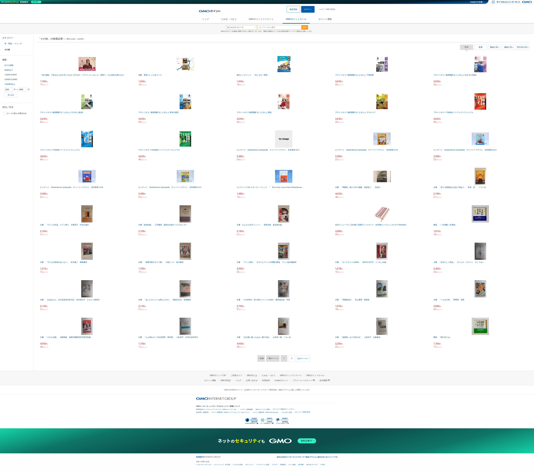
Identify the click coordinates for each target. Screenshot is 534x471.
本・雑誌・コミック (13, 43)
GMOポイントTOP (218, 375)
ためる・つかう (229, 19)
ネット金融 (291, 464)
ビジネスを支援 (238, 464)
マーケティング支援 (262, 464)
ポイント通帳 (325, 19)
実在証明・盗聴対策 (202, 412)
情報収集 (283, 464)
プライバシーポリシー (302, 380)
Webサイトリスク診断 (263, 409)
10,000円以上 (9, 84)
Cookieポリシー (281, 380)
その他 (322, 464)
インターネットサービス (203, 464)
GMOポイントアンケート (261, 19)
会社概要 (323, 380)
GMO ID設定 (330, 9)
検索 (304, 27)
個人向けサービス (312, 464)
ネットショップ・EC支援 (222, 464)
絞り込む (11, 95)
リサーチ (274, 464)
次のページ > (303, 358)
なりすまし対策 (287, 412)
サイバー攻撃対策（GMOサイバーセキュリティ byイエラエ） (231, 412)
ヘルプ (321, 9)
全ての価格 (8, 65)
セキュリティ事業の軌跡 (302, 412)
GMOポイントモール (296, 19)
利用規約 (266, 380)
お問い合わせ (252, 380)
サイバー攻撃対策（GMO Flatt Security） (266, 412)
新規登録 (293, 9)
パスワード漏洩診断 (246, 409)
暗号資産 (301, 464)
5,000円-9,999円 (10, 79)
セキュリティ (249, 464)
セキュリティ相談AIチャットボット (284, 409)
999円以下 (8, 70)
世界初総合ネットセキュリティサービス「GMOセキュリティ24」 (216, 409)
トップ (205, 19)
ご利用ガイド (236, 375)
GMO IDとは (252, 375)
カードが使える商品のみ (17, 113)
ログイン (308, 9)
